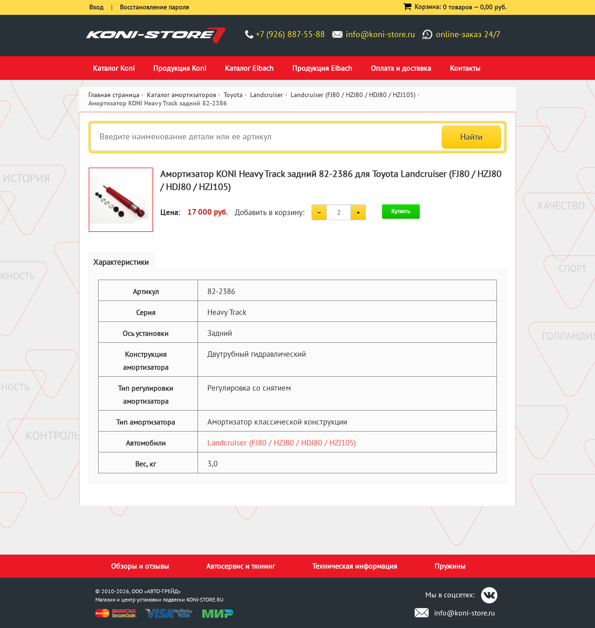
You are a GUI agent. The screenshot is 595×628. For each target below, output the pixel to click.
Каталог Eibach (249, 67)
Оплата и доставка (401, 67)
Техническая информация (354, 565)
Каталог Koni (114, 67)
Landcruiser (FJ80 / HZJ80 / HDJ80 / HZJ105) (281, 443)
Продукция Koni (179, 67)
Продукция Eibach (322, 67)
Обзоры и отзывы (140, 565)
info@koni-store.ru (380, 34)
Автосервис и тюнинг (240, 565)
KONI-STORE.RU (205, 599)
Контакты (465, 67)
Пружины (450, 565)
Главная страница (113, 95)
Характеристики (121, 262)
